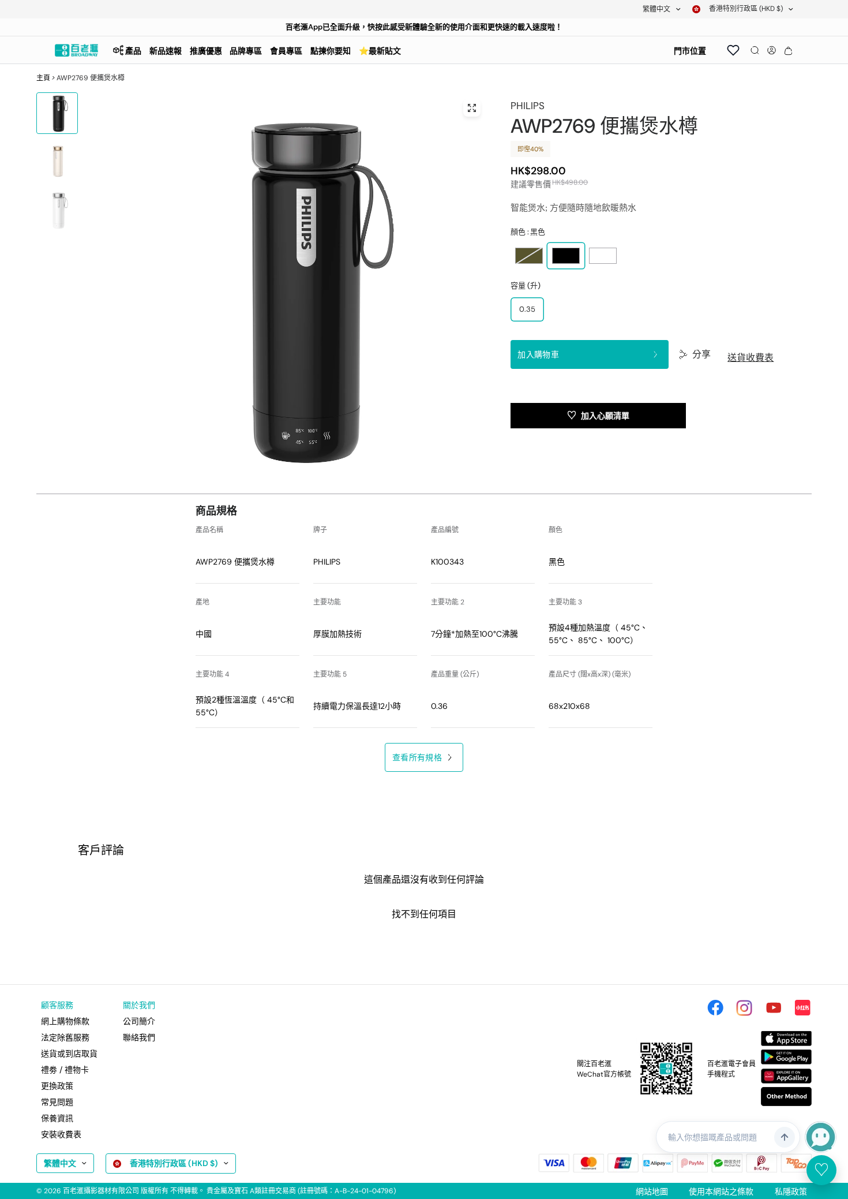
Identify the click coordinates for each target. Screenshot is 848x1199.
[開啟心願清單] (733, 50)
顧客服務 (57, 1005)
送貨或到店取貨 (69, 1053)
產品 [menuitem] (133, 51)
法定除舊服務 (65, 1037)
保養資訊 (57, 1118)
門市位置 (690, 51)
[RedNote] (802, 1008)
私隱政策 (791, 1191)
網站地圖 (652, 1191)
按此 (382, 27)
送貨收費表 (750, 358)
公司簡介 (139, 1021)
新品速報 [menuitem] (165, 51)
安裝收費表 (61, 1134)
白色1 (602, 255)
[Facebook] (715, 1008)
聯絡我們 (139, 1037)
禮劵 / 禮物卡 (65, 1069)
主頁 (43, 78)
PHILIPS (528, 105)
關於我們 (139, 1005)
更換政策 (57, 1086)
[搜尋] (755, 50)
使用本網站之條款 (721, 1191)
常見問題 (57, 1102)
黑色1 (565, 255)
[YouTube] (773, 1008)
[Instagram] (744, 1008)
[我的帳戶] (771, 50)
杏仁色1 (529, 255)
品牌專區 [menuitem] (246, 51)
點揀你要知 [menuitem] (330, 51)
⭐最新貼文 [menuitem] (380, 51)
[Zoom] (472, 108)
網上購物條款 (65, 1021)
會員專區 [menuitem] (286, 51)
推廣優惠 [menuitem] (206, 51)
